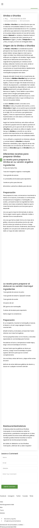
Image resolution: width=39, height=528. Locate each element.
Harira (18, 42)
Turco (2, 510)
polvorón (9, 66)
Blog (6, 19)
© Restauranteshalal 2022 (8, 527)
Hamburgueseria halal (7, 504)
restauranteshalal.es (10, 21)
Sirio (1, 507)
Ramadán (31, 33)
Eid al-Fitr (26, 29)
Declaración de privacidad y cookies (11, 524)
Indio (1, 502)
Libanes (2, 513)
